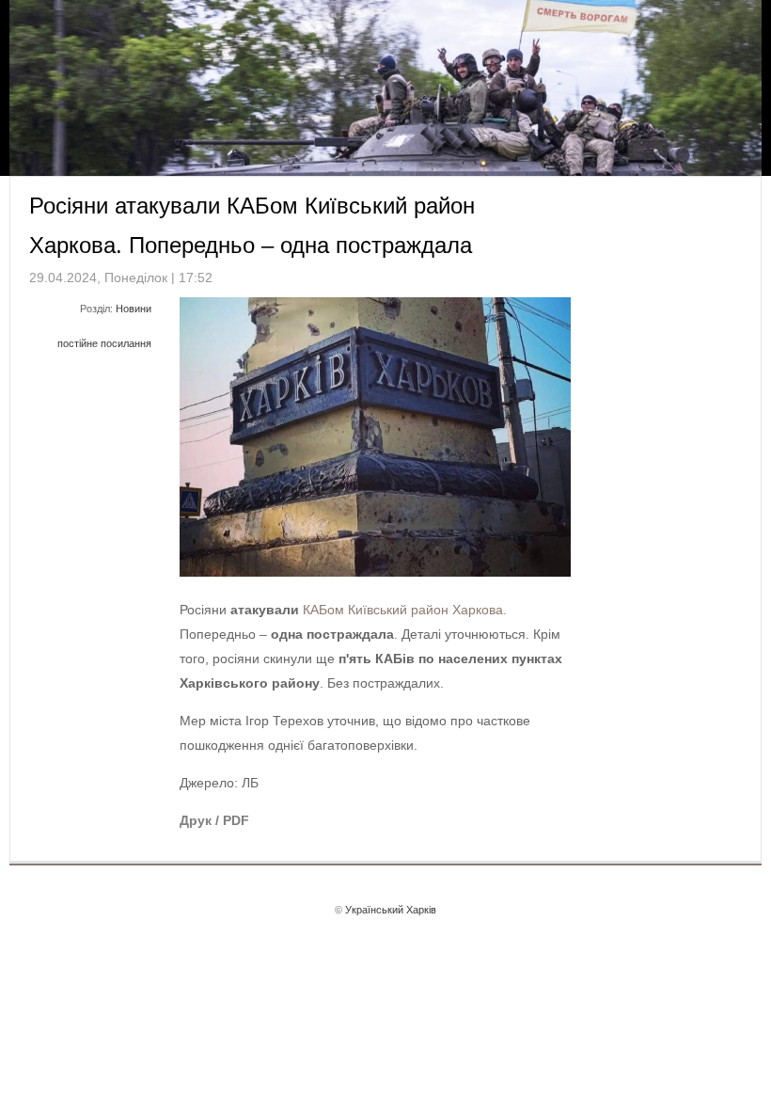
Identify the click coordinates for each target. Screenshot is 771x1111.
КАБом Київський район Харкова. (405, 609)
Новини (133, 308)
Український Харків (390, 909)
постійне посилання (104, 343)
